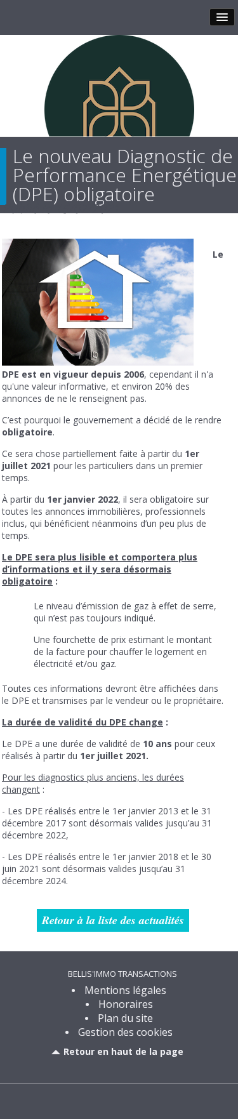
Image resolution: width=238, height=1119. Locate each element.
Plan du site (125, 1018)
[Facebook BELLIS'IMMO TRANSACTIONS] (108, 1099)
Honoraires (125, 1004)
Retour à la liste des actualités (113, 920)
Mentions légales (125, 990)
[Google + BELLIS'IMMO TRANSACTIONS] (130, 1099)
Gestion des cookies (125, 1032)
